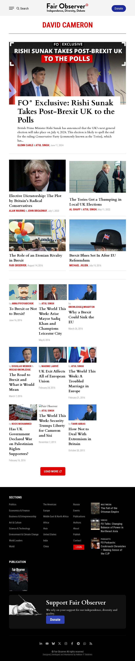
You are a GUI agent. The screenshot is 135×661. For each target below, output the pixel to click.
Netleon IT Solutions (84, 654)
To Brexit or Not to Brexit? (23, 311)
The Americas (49, 504)
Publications (79, 516)
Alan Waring (17, 210)
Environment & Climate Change (24, 534)
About (76, 528)
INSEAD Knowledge (20, 369)
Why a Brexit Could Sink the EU (81, 317)
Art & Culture (15, 522)
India (45, 540)
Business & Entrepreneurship (22, 516)
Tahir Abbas (78, 423)
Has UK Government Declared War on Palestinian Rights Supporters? (21, 441)
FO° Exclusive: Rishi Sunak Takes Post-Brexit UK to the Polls (66, 111)
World (11, 546)
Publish (76, 534)
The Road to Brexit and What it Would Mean (21, 382)
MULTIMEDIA (106, 504)
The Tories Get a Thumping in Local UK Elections (95, 202)
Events (76, 510)
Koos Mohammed (22, 423)
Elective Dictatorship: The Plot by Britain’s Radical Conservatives (35, 200)
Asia (45, 528)
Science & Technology (19, 528)
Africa (46, 522)
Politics (12, 504)
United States (49, 534)
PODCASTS (105, 539)
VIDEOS (104, 520)
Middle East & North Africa (55, 516)
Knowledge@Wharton (81, 306)
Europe (46, 510)
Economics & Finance (19, 510)
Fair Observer (17, 265)
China (46, 546)
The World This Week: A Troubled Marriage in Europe (82, 381)
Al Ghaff (75, 209)
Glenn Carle (25, 145)
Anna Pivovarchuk (22, 303)
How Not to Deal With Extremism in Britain (79, 436)
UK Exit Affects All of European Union (52, 376)
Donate (55, 620)
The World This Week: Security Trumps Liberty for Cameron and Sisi (52, 425)
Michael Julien (78, 265)
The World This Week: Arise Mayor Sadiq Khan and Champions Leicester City (52, 321)
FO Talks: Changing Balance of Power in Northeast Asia (112, 527)
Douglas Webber (21, 366)
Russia (76, 504)
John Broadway (37, 210)
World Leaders (16, 540)
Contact (77, 540)
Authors (77, 522)
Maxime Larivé (49, 366)
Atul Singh (42, 145)
